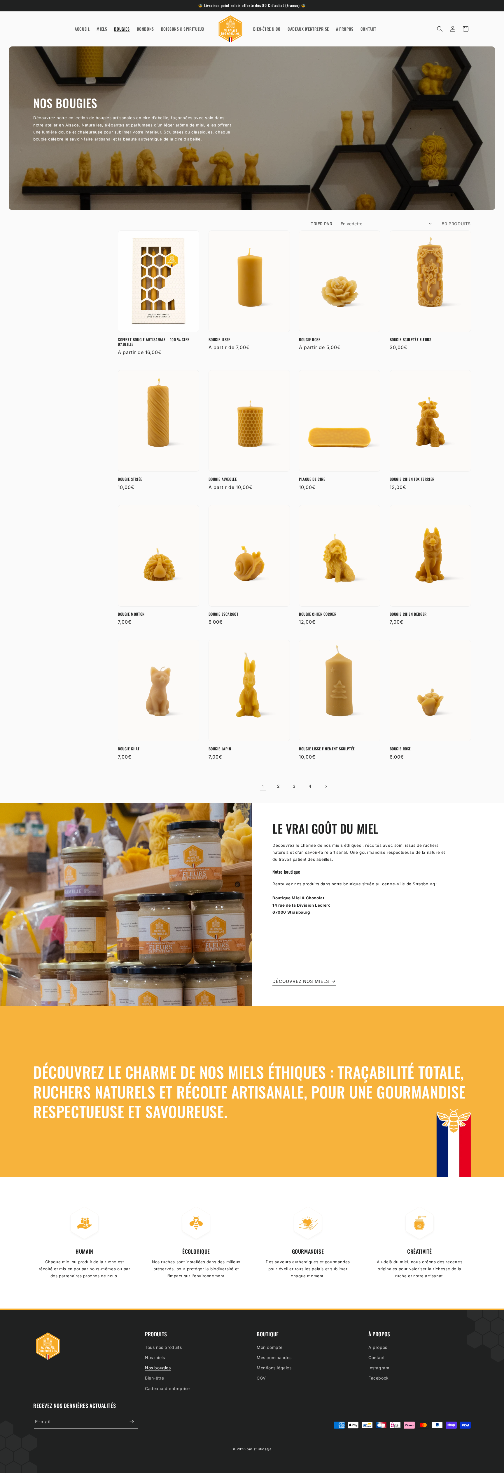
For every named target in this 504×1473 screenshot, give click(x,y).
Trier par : (323, 223)
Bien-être (154, 1377)
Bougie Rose (310, 339)
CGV (261, 1377)
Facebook (378, 1377)
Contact (376, 1357)
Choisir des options (158, 323)
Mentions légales (274, 1367)
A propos (377, 1347)
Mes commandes (274, 1357)
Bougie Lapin (220, 748)
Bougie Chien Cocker (317, 614)
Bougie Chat (129, 748)
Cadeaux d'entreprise (167, 1388)
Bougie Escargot (224, 614)
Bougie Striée (130, 479)
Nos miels (155, 1357)
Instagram (378, 1367)
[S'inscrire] (131, 1422)
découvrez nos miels (300, 981)
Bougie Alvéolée (223, 479)
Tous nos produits (163, 1347)
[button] (439, 28)
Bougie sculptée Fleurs (410, 339)
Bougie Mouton (131, 614)
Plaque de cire (312, 479)
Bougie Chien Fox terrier (412, 479)
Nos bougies (158, 1367)
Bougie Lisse (219, 339)
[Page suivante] (325, 786)
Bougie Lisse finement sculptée (327, 748)
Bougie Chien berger (408, 614)
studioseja (262, 1449)
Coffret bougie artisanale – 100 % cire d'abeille (154, 342)
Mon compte (270, 1347)
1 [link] (263, 786)
